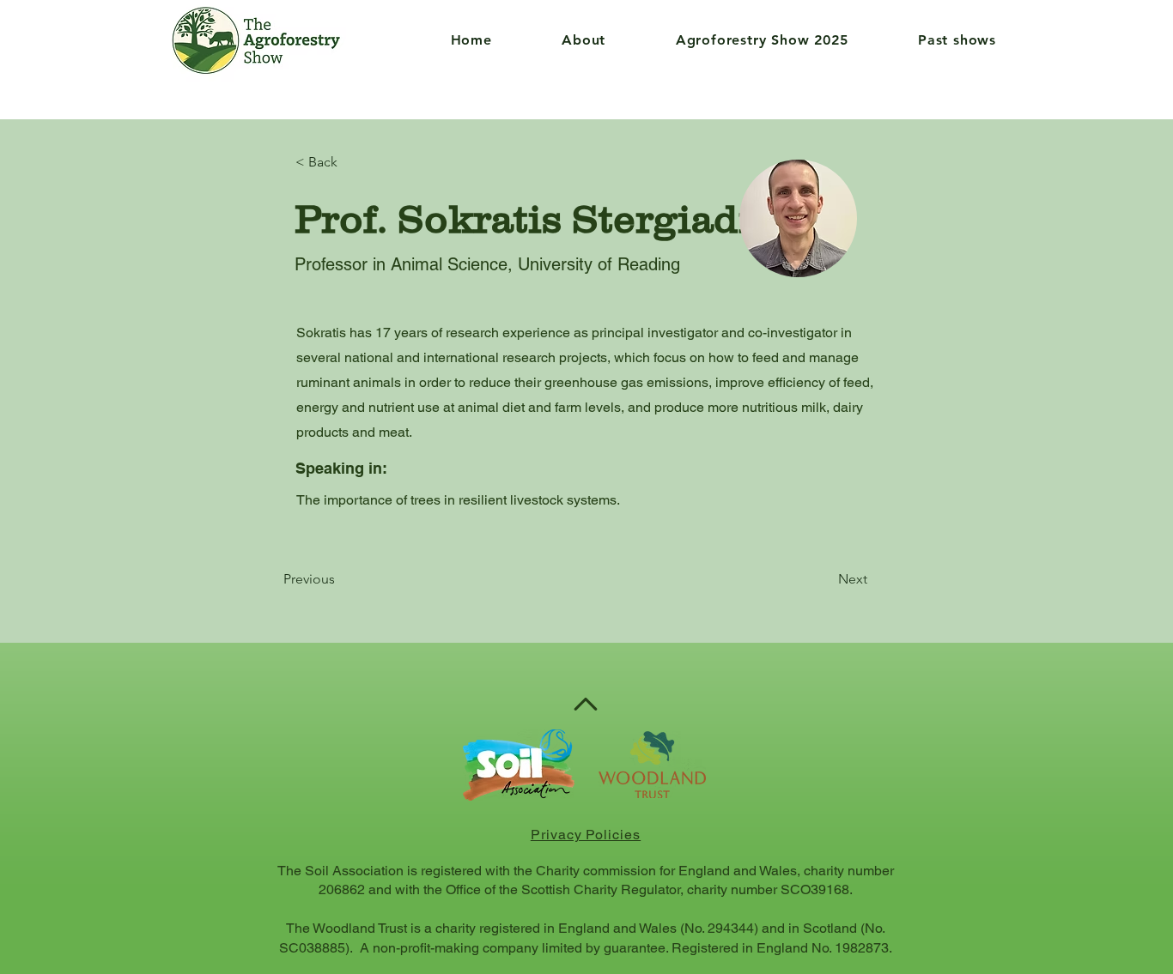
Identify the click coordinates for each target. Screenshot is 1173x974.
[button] (559, 39)
